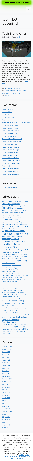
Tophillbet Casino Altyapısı (10, 169)
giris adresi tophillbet (8, 206)
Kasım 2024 (6, 368)
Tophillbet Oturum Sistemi (10, 158)
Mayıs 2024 (6, 384)
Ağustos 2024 (6, 376)
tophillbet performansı (24, 281)
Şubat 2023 (6, 425)
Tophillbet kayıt (22, 261)
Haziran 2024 (6, 381)
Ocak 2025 (5, 363)
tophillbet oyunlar (15, 93)
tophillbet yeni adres (20, 317)
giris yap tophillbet (18, 208)
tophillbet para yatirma (21, 279)
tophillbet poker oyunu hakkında (8, 285)
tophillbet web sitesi (9, 310)
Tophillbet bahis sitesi (11, 219)
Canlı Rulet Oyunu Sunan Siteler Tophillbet (16, 122)
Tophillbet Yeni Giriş (8, 117)
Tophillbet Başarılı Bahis (10, 125)
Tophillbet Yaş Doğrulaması (11, 174)
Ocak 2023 (5, 428)
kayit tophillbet (21, 210)
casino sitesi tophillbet (11, 204)
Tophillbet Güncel (8, 250)
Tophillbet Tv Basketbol (9, 133)
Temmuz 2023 (7, 411)
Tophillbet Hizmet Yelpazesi (11, 163)
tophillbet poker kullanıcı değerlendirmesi (10, 283)
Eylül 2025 (5, 354)
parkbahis (20, 458)
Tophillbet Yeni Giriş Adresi (9, 324)
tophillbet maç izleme (19, 269)
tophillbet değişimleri (6, 236)
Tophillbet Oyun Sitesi (8, 277)
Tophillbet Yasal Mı (25, 314)
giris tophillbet (7, 208)
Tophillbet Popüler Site (9, 144)
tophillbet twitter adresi (20, 308)
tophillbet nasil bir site (9, 275)
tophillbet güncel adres (22, 250)
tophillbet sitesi (8, 294)
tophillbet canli (6, 224)
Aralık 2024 (6, 365)
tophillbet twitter (7, 308)
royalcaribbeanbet (21, 456)
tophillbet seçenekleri (19, 292)
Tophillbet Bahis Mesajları (10, 171)
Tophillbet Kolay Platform (10, 155)
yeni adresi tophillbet (7, 331)
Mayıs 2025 (6, 357)
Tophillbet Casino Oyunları (13, 231)
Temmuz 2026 (7, 346)
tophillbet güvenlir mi (21, 256)
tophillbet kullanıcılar (7, 267)
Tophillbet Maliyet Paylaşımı (11, 160)
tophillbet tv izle (8, 306)
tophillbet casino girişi (8, 228)
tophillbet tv (5, 301)
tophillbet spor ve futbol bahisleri (9, 298)
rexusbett (13, 458)
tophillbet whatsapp (10, 312)
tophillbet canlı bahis (23, 226)
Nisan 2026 (6, 352)
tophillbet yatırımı (6, 317)
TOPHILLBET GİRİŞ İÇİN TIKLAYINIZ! (16, 2)
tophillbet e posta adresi (17, 236)
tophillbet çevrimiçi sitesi (7, 326)
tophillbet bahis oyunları (20, 217)
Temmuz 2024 (7, 379)
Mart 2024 (5, 390)
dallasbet (12, 456)
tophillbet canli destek (19, 224)
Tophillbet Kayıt (7, 120)
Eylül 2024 (5, 373)
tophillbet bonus (21, 222)
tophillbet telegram (22, 298)
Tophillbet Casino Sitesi (12, 91)
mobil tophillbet (7, 212)
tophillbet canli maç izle (9, 226)
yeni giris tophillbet (19, 331)
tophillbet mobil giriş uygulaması (10, 273)
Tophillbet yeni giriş (10, 322)
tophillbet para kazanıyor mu (8, 279)
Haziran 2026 (6, 349)
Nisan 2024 (6, 387)
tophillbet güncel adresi (10, 252)
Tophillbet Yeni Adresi (10, 320)
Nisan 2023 (6, 419)
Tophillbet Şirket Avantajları (11, 166)
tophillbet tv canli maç (16, 301)
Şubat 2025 (6, 360)
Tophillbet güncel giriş (8, 254)
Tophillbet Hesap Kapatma (10, 147)
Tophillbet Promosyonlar (12, 88)
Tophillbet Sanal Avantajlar (11, 152)
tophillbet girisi (8, 241)
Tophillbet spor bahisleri (10, 296)
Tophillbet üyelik (20, 327)
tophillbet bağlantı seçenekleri (8, 222)
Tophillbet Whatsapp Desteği (11, 141)
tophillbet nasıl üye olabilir (23, 275)
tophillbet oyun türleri (18, 277)
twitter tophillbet (22, 329)
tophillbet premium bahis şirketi (22, 285)
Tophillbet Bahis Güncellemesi (12, 139)
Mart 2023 (5, 422)
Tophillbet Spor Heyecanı (10, 128)
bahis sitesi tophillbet (23, 201)
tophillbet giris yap (11, 244)
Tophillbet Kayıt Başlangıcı (10, 150)
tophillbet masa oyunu (19, 267)
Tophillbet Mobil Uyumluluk (11, 131)
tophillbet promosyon (10, 288)
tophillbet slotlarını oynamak (20, 294)
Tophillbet (5, 114)
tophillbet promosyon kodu (12, 290)
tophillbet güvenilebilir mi (20, 254)
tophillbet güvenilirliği (7, 256)
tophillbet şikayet (8, 329)
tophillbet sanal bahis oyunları (8, 292)
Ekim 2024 (5, 371)
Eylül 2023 (5, 406)
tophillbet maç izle (7, 269)
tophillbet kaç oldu (8, 263)
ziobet (28, 456)
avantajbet (5, 456)
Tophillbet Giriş (7, 112)
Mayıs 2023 (6, 417)
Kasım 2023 (6, 400)
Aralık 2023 (6, 398)
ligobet (27, 455)
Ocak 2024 (5, 395)
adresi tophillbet (9, 201)
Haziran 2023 (6, 414)
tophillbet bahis (18, 215)
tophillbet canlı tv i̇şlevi (7, 333)
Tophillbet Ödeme (21, 324)
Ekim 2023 (5, 403)
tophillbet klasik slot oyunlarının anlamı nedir (11, 265)
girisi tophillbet (20, 206)
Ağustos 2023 (6, 409)
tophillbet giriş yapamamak (23, 247)
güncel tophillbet (8, 210)
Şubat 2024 (6, 392)
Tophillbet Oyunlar (14, 33)
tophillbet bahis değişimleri (8, 217)
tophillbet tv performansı (20, 306)
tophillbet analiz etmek (7, 215)
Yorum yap (8, 95)
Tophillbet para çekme (10, 281)
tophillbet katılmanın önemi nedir (9, 260)
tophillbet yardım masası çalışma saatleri (10, 314)
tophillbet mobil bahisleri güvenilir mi (10, 271)
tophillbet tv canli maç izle (13, 303)
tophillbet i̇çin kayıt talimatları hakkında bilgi (11, 258)
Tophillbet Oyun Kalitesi (10, 136)
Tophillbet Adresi (7, 109)
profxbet (21, 455)
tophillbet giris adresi (10, 239)
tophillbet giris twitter (21, 241)
